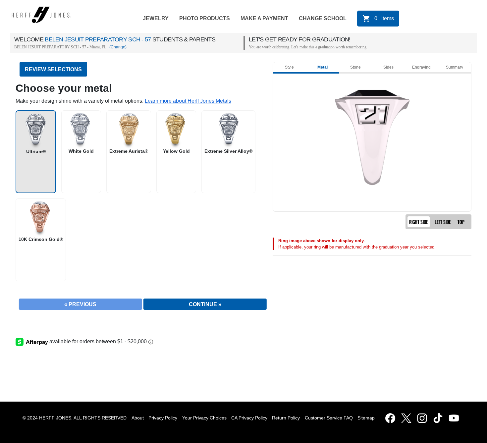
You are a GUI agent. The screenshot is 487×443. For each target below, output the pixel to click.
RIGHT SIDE (418, 221)
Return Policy (286, 417)
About (138, 417)
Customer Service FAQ (329, 417)
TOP (461, 221)
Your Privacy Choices (204, 417)
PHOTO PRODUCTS (204, 18)
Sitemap (367, 417)
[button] (188, 101)
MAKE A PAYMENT (264, 18)
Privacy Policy (162, 417)
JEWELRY (156, 18)
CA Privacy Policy (249, 417)
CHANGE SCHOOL (323, 18)
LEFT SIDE (443, 221)
